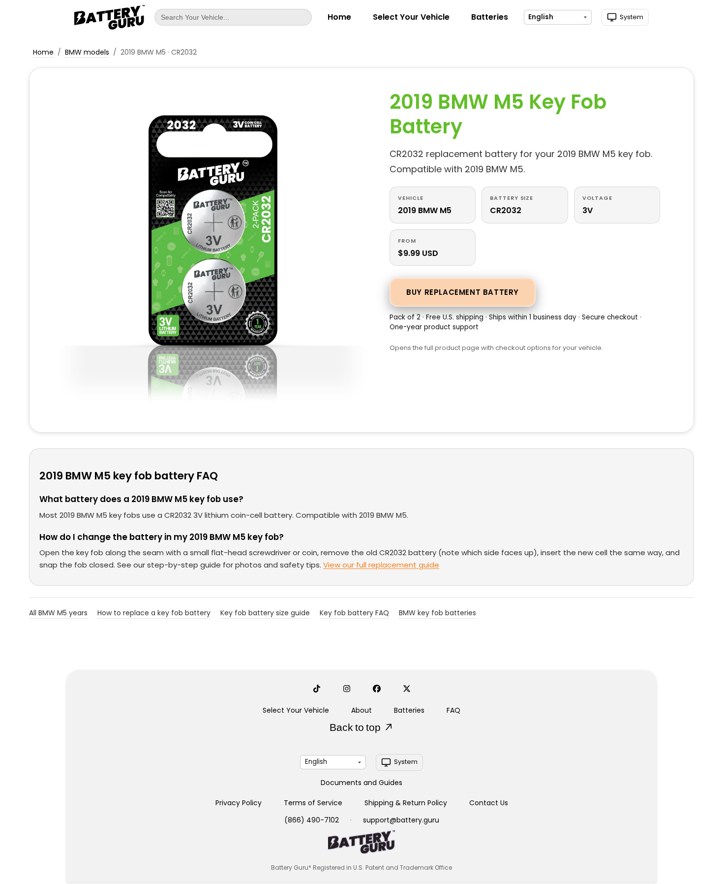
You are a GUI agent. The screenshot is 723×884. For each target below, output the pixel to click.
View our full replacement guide (381, 565)
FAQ (453, 710)
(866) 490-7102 (311, 820)
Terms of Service (313, 803)
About (361, 710)
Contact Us (488, 803)
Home (339, 17)
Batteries (489, 17)
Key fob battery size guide (265, 613)
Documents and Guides (361, 783)
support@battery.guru (401, 820)
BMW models (87, 52)
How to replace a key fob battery (154, 613)
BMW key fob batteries (437, 613)
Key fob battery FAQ (354, 613)
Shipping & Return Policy (405, 803)
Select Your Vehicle (411, 17)
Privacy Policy (238, 803)
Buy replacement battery (462, 292)
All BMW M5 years (58, 613)
